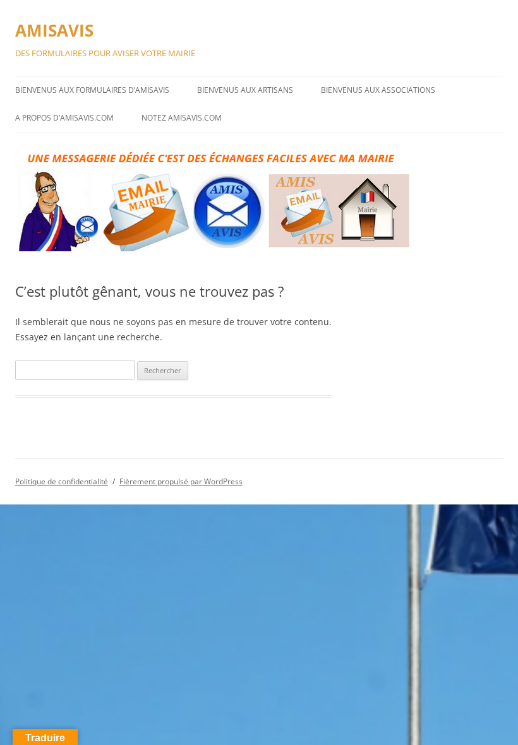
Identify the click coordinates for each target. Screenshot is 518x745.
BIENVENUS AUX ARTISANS (245, 90)
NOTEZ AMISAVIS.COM (182, 117)
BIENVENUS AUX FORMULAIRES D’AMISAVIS (92, 90)
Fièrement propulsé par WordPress (181, 481)
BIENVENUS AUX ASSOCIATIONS (378, 90)
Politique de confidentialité (61, 481)
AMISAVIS (54, 30)
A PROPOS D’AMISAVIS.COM (64, 117)
